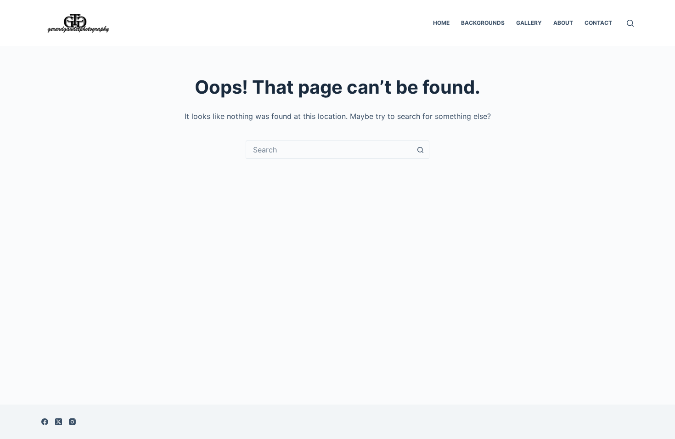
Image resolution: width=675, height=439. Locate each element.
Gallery (529, 22)
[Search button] (420, 149)
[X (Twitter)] (58, 421)
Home (441, 22)
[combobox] (328, 150)
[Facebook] (44, 421)
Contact (598, 22)
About (563, 22)
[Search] (630, 23)
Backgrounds (483, 22)
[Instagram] (72, 421)
